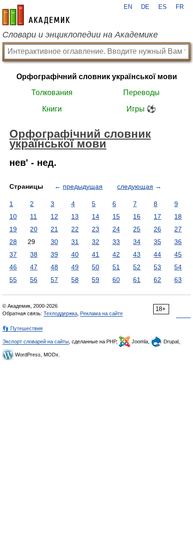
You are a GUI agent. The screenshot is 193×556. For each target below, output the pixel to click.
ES (162, 7)
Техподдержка (60, 313)
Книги (52, 109)
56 (33, 279)
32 (95, 241)
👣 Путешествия (22, 328)
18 (178, 216)
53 (157, 267)
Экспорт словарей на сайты (35, 341)
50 (95, 267)
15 (116, 216)
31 (75, 241)
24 (116, 229)
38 (33, 254)
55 (13, 279)
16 (137, 216)
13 (75, 216)
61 (137, 279)
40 (75, 254)
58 (75, 279)
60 (116, 279)
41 (95, 254)
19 (13, 229)
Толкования (52, 92)
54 (178, 267)
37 (13, 254)
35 (157, 241)
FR (180, 7)
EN (128, 7)
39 (54, 254)
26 (157, 229)
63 (178, 279)
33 (116, 241)
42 (116, 254)
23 (95, 229)
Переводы (141, 92)
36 (178, 241)
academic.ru (36, 15)
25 (137, 229)
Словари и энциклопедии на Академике (80, 34)
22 (75, 229)
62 (157, 279)
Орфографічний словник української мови (96, 77)
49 (75, 267)
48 (54, 267)
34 (137, 241)
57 (54, 279)
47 (33, 267)
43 (137, 254)
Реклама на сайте (101, 313)
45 (178, 254)
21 (54, 229)
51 (116, 267)
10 (13, 216)
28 (13, 241)
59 (95, 279)
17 (157, 216)
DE (145, 7)
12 (54, 216)
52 (137, 267)
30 (54, 241)
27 (178, 229)
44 (157, 254)
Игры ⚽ (141, 109)
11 (33, 216)
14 (95, 216)
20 (33, 229)
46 (13, 267)
